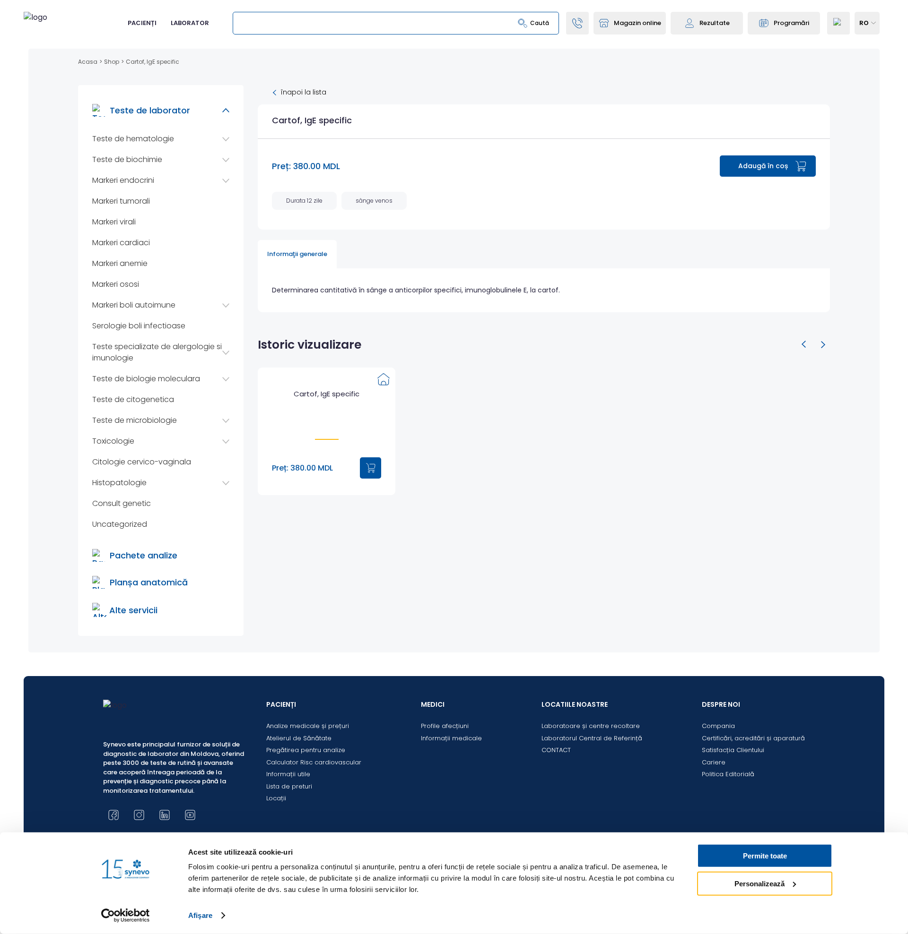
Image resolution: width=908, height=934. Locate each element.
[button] (804, 344)
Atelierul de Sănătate (299, 738)
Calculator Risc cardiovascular (313, 762)
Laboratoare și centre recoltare (590, 725)
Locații (276, 798)
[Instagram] (139, 815)
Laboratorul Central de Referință (591, 738)
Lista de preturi (289, 786)
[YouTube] (190, 815)
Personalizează (759, 883)
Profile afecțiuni (445, 725)
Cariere (713, 762)
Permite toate (765, 856)
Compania (718, 725)
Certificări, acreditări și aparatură (753, 738)
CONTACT (556, 749)
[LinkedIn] (164, 815)
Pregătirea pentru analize (305, 749)
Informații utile (288, 774)
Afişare (200, 915)
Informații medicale (451, 738)
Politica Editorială (728, 774)
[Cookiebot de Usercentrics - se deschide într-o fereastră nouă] (125, 915)
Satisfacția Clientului (733, 749)
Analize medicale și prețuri (307, 725)
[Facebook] (113, 815)
